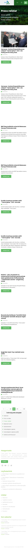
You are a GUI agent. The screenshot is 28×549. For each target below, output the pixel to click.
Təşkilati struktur (7, 500)
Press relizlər (6, 20)
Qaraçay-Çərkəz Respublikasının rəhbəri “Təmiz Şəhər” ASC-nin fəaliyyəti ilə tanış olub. (12, 50)
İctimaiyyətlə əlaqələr (10, 17)
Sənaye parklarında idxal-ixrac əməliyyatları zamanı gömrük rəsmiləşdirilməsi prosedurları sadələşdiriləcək (12, 390)
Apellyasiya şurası (8, 502)
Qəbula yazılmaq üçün (9, 434)
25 (17, 409)
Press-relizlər (7, 421)
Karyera (5, 511)
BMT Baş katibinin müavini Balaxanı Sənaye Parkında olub (13, 127)
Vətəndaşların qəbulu (9, 429)
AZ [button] (17, 2)
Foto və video (7, 418)
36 (24, 409)
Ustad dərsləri (7, 426)
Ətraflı (4, 461)
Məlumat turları (8, 424)
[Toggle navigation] (26, 2)
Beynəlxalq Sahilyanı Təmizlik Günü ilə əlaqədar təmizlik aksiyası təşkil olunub (13, 316)
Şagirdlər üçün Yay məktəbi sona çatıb (12, 353)
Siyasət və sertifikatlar (9, 506)
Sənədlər (5, 504)
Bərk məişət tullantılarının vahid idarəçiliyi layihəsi (13, 486)
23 (10, 409)
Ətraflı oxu (6, 62)
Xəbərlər (6, 416)
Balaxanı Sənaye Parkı (9, 481)
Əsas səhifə (5, 15)
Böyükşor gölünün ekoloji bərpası (12, 483)
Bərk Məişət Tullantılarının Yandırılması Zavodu (12, 478)
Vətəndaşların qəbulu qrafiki (11, 432)
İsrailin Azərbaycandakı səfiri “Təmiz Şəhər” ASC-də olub (11, 201)
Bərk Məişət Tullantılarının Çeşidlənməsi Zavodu (12, 474)
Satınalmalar (6, 509)
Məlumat (5, 498)
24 (14, 409)
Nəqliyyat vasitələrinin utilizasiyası (12, 489)
